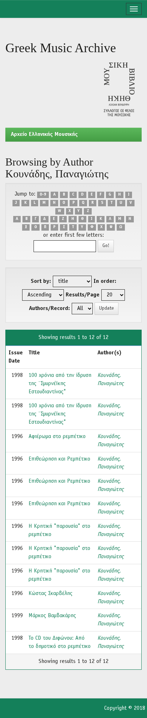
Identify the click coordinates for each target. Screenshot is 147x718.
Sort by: (41, 281)
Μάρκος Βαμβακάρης (52, 616)
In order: (104, 281)
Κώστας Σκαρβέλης (50, 593)
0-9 (43, 194)
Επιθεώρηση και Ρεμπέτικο (59, 459)
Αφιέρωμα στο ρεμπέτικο (57, 436)
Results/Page (83, 295)
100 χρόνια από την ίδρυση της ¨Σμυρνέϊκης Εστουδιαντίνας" (60, 384)
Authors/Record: (49, 308)
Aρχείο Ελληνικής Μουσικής (44, 134)
